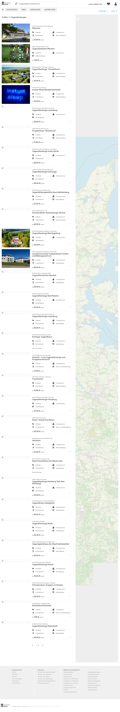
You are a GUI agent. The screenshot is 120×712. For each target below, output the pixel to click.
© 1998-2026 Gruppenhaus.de (36, 706)
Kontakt (14, 676)
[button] (86, 477)
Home (14, 672)
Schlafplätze (12, 9)
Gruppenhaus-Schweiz (71, 683)
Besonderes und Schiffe (71, 679)
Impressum (15, 681)
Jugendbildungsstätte (70, 692)
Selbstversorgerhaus (94, 685)
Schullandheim (92, 683)
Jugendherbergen (93, 674)
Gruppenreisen (68, 685)
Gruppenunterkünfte (70, 687)
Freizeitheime (68, 674)
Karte (113, 11)
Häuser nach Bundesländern (46, 672)
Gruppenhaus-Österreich (71, 681)
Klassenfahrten (92, 679)
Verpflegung (35, 9)
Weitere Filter (50, 9)
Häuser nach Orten (43, 676)
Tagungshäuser (92, 690)
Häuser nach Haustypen (45, 679)
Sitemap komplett (43, 683)
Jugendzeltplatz (93, 676)
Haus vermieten (95, 4)
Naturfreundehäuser (94, 681)
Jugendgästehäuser (94, 672)
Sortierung (102, 11)
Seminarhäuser (92, 687)
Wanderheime (68, 676)
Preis (24, 9)
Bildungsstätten (68, 672)
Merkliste (15, 674)
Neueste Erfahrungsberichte (46, 681)
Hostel (65, 690)
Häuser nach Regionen (45, 674)
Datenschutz (16, 683)
